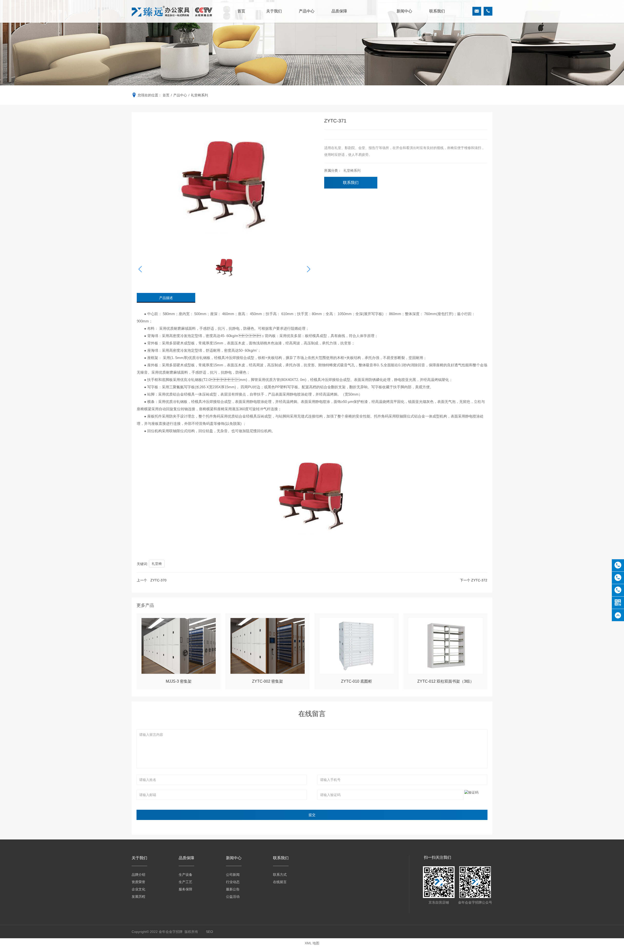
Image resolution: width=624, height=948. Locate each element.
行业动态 (233, 882)
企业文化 (138, 889)
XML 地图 (312, 943)
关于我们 (274, 11)
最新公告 (233, 889)
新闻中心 (404, 11)
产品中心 (306, 11)
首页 (241, 11)
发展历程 (138, 896)
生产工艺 (185, 882)
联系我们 (437, 11)
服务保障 (185, 889)
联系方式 (280, 875)
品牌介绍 (138, 875)
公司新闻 (233, 875)
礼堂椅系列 (351, 170)
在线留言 (280, 882)
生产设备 (185, 875)
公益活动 (233, 896)
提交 (312, 815)
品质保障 (339, 11)
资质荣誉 (138, 882)
